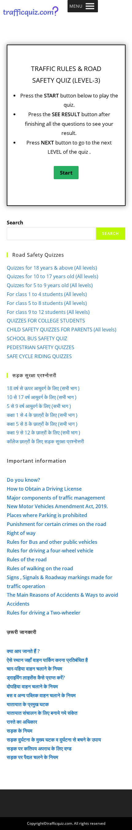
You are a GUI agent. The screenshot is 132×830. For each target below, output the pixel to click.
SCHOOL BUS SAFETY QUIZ (37, 338)
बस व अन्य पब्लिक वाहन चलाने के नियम (41, 695)
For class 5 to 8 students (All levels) (47, 303)
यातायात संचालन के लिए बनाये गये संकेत (42, 712)
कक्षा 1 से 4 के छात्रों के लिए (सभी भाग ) (42, 415)
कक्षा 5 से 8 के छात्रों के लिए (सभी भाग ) (42, 424)
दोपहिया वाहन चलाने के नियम (32, 686)
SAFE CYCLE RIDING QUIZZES (39, 356)
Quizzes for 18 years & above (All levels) (52, 267)
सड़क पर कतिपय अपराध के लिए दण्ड (39, 748)
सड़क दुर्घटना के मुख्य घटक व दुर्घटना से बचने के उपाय (54, 739)
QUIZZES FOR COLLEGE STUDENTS (46, 320)
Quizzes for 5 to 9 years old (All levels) (50, 285)
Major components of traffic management (56, 497)
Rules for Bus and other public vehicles (52, 542)
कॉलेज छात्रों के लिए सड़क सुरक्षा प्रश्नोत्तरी (45, 441)
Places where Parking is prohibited (47, 515)
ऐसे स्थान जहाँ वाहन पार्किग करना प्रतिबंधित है (47, 660)
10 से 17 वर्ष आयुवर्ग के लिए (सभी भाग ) (41, 397)
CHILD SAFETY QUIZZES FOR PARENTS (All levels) (61, 329)
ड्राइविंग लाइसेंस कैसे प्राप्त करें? (36, 677)
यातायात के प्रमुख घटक (28, 704)
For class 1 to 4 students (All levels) (47, 294)
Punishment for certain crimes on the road (56, 524)
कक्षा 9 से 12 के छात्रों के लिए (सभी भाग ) (43, 432)
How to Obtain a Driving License (44, 488)
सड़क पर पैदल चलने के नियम (32, 757)
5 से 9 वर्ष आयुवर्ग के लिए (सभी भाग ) (39, 406)
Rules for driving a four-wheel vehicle (50, 550)
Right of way (21, 533)
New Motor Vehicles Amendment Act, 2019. (57, 506)
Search (15, 222)
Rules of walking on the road (40, 568)
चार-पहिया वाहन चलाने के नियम (34, 668)
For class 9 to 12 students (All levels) (48, 312)
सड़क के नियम (19, 730)
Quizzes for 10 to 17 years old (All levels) (52, 276)
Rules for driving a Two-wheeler (43, 612)
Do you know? (23, 479)
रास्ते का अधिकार (22, 721)
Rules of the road (27, 559)
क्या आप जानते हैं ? (23, 651)
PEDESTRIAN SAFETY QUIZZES (40, 347)
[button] (75, 6)
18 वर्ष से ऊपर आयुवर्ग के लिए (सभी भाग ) (43, 388)
